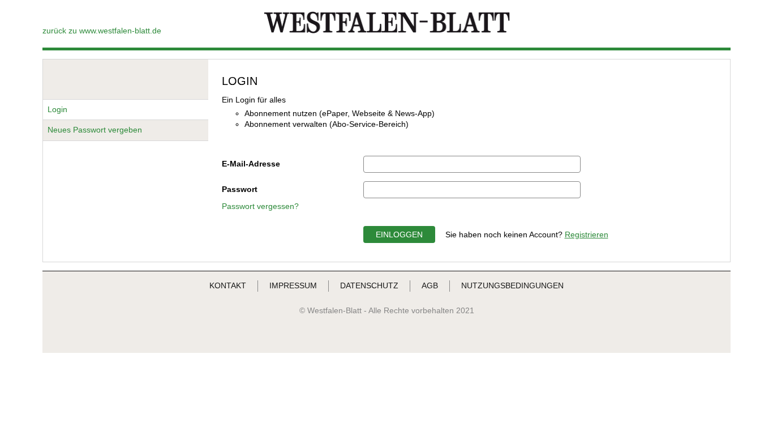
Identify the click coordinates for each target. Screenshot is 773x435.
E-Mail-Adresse (251, 163)
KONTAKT (227, 285)
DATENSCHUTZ (369, 285)
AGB (430, 285)
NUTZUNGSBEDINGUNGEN (512, 285)
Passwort (239, 189)
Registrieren (586, 234)
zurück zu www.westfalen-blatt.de (101, 30)
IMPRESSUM (293, 285)
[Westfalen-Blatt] (387, 32)
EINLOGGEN (399, 234)
